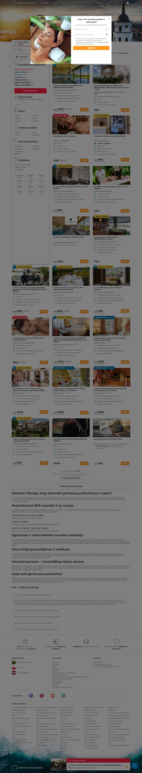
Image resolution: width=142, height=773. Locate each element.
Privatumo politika (102, 42)
